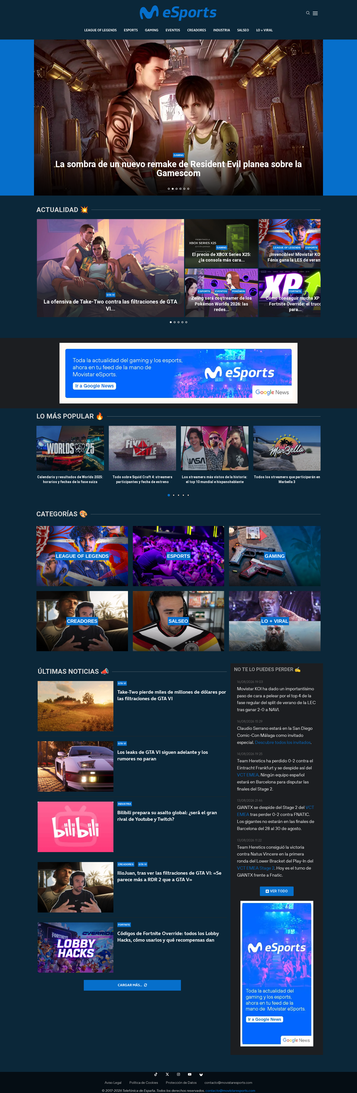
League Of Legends (100, 30)
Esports (131, 30)
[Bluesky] (201, 1074)
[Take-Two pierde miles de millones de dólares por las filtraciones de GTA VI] (75, 706)
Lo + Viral (264, 30)
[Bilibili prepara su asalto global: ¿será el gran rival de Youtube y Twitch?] (75, 827)
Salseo (243, 30)
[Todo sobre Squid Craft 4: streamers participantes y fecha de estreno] (142, 448)
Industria (221, 30)
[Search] (308, 13)
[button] (43, 117)
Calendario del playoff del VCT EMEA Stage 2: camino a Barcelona (179, 169)
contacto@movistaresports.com (228, 1082)
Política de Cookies (143, 1082)
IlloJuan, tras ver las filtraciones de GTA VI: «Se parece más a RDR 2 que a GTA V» (169, 876)
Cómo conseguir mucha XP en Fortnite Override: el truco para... (295, 304)
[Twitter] (167, 1074)
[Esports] (178, 556)
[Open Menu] (315, 13)
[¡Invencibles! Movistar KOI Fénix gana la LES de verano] (295, 243)
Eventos (173, 30)
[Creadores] (82, 621)
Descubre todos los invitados (283, 742)
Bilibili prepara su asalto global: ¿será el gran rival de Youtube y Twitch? (167, 815)
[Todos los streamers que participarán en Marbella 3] (287, 448)
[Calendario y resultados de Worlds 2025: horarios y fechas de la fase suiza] (70, 448)
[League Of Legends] (82, 556)
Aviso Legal (113, 1082)
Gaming (151, 30)
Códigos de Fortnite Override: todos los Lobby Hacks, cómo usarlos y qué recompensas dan (168, 936)
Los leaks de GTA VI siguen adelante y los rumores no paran (162, 755)
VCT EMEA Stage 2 (255, 868)
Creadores (196, 30)
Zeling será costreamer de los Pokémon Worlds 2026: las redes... (221, 304)
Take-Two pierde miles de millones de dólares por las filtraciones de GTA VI (171, 695)
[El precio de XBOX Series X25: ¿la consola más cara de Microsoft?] (221, 243)
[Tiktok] (156, 1074)
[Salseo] (178, 621)
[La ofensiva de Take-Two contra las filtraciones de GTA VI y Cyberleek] (110, 268)
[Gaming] (275, 556)
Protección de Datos (181, 1082)
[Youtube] (189, 1074)
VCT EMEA (248, 775)
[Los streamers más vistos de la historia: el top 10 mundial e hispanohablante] (214, 448)
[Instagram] (178, 1074)
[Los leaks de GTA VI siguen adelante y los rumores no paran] (75, 766)
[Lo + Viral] (275, 621)
